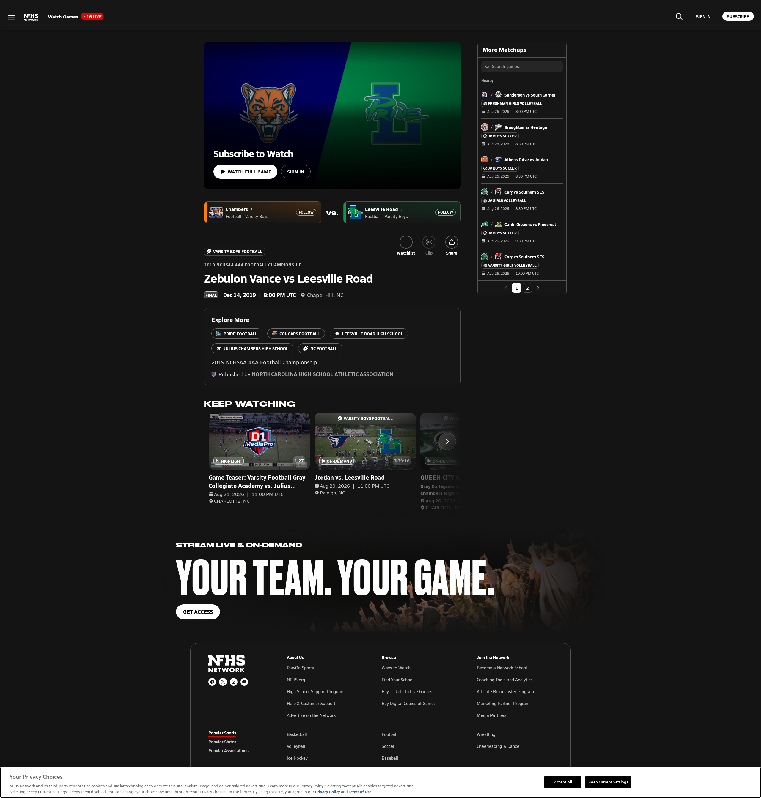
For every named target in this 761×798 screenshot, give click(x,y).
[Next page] (538, 288)
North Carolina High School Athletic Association (323, 374)
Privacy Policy (327, 791)
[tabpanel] (420, 746)
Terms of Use (360, 791)
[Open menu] (11, 17)
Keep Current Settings (608, 781)
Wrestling (486, 734)
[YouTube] (244, 682)
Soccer (388, 746)
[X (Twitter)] (223, 682)
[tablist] (238, 742)
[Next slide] (447, 441)
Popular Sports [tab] (222, 733)
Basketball (297, 734)
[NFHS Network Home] (31, 17)
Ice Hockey (297, 758)
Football (389, 734)
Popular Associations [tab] (228, 750)
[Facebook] (212, 682)
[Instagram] (234, 682)
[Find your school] (679, 16)
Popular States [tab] (222, 741)
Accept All (563, 781)
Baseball (390, 758)
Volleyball (296, 746)
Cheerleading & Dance (498, 746)
